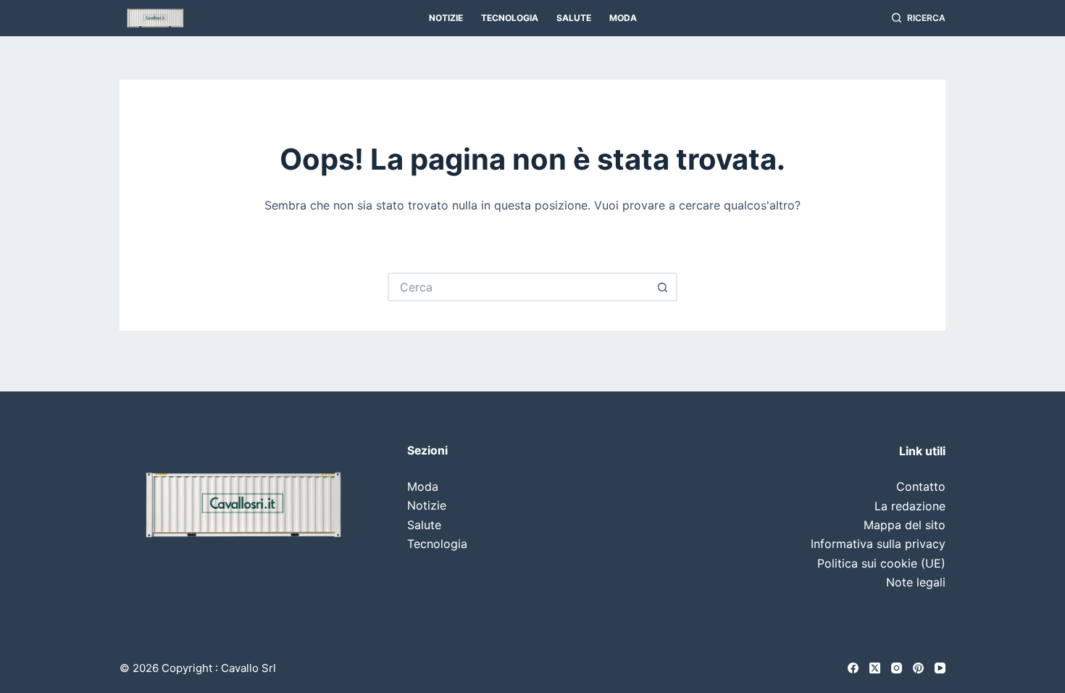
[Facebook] (853, 668)
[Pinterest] (918, 668)
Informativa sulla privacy (878, 543)
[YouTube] (940, 668)
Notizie (446, 17)
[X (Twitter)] (874, 668)
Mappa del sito (904, 525)
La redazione (909, 506)
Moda (623, 17)
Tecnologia (509, 17)
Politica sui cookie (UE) (881, 563)
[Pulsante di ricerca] (662, 287)
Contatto (920, 486)
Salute (573, 17)
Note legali (915, 582)
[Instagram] (896, 668)
